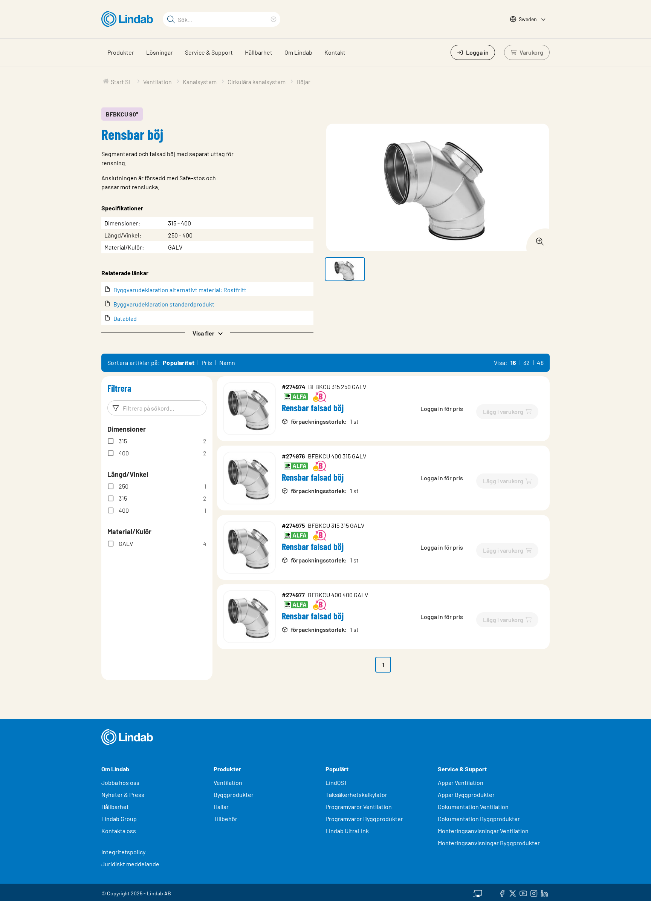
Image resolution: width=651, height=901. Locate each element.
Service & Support (209, 52)
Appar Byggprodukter (466, 794)
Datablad (125, 318)
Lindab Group (119, 818)
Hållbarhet (258, 52)
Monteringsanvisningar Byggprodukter (489, 842)
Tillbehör (225, 818)
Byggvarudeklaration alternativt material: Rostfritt (179, 289)
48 (540, 362)
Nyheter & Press (122, 794)
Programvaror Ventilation (359, 806)
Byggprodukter (234, 794)
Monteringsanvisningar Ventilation (483, 830)
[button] (207, 332)
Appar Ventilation (460, 782)
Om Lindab (298, 52)
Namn (227, 362)
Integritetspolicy (123, 851)
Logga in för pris (441, 408)
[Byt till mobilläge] (477, 892)
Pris (207, 362)
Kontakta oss (118, 830)
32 (526, 362)
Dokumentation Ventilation (473, 806)
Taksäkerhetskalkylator (356, 794)
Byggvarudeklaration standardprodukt (163, 304)
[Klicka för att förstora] (537, 239)
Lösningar (159, 52)
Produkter (120, 52)
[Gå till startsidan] (129, 19)
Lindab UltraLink (347, 830)
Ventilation (228, 782)
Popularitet (178, 362)
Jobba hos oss (120, 782)
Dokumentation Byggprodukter (479, 818)
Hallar (221, 806)
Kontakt (334, 52)
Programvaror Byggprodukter (364, 818)
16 (513, 362)
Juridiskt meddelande (130, 863)
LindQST (336, 782)
